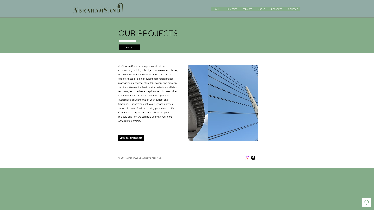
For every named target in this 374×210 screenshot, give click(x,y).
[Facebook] (253, 158)
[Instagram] (247, 158)
